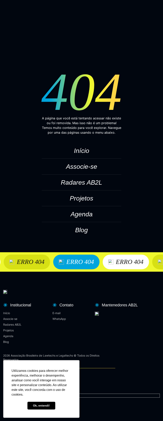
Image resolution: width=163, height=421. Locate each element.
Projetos (81, 198)
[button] (16, 305)
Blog (81, 230)
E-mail (56, 313)
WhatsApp (59, 318)
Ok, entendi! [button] (41, 405)
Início (81, 150)
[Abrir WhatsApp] (153, 411)
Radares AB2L (81, 182)
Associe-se (81, 166)
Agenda (82, 214)
